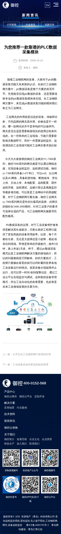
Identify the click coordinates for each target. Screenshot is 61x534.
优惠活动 (49, 24)
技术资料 (9, 414)
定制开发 (39, 396)
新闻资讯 (9, 420)
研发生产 (9, 443)
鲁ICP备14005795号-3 (37, 525)
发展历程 (22, 439)
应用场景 (9, 407)
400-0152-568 (34, 383)
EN (47, 5)
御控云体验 (11, 427)
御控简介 (9, 439)
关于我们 (9, 434)
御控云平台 (25, 396)
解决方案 (9, 402)
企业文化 (34, 439)
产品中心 (9, 391)
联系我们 (34, 443)
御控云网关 (10, 396)
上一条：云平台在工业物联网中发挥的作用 (27, 354)
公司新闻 (11, 24)
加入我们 (22, 443)
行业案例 (22, 407)
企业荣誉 (47, 439)
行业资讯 (30, 24)
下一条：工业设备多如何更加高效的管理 (25, 364)
